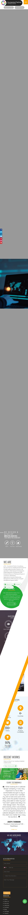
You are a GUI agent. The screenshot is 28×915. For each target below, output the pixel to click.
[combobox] (5, 867)
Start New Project (9, 7)
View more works (10, 766)
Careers (17, 584)
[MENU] (26, 2)
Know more (11, 604)
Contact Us (9, 587)
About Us (9, 584)
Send (6, 893)
